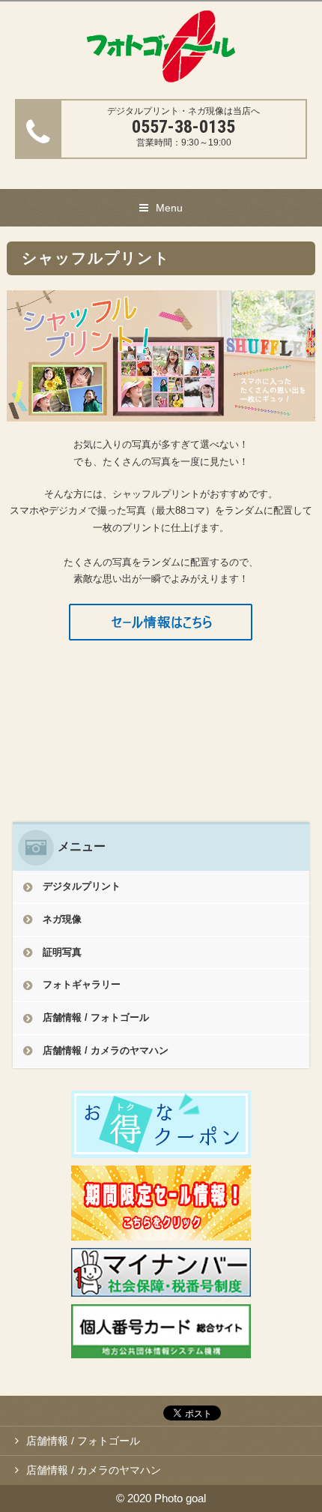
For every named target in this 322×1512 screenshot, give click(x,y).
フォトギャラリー (82, 984)
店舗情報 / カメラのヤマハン (105, 1050)
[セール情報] (161, 631)
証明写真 (62, 952)
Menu (169, 208)
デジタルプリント (82, 886)
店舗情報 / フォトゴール (96, 1017)
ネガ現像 (62, 919)
